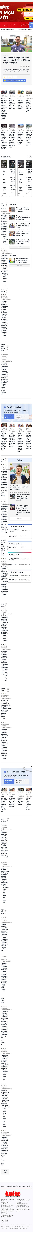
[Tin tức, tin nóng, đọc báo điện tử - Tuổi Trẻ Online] (1, 25)
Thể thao (5, 55)
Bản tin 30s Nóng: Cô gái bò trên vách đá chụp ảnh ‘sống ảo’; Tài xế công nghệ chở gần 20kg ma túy (6, 318)
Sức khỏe (11, 793)
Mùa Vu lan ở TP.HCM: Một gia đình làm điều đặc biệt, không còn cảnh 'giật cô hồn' (7, 878)
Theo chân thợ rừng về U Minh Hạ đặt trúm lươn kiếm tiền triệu (6, 481)
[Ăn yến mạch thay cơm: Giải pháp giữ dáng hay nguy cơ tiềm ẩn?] (12, 789)
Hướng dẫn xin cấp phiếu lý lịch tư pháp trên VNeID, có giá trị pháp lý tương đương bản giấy (6, 580)
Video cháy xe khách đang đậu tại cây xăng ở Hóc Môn (2, 708)
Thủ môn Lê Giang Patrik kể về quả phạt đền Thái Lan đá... (23, 225)
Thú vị (16, 29)
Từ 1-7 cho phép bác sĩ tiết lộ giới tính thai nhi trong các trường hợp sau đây (4, 804)
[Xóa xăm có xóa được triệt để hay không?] (21, 789)
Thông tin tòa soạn (5, 1214)
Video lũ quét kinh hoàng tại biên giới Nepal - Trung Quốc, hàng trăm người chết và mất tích (6, 666)
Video (19, 1186)
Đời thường (24, 29)
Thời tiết (4, 1086)
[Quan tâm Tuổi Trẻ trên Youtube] (2, 1221)
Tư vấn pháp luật (11, 429)
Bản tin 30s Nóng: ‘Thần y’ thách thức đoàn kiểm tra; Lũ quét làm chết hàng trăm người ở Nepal (2, 317)
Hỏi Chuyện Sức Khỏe (20, 793)
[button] (27, 157)
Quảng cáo (26, 25)
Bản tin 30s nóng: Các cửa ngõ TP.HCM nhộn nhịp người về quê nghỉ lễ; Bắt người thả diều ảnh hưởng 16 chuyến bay (4, 109)
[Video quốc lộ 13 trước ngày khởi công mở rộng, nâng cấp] (12, 92)
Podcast (11, 24)
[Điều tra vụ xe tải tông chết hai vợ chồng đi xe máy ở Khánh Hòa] (29, 92)
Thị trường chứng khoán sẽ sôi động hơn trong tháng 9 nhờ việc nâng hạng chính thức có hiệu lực (4, 977)
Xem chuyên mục (8, 416)
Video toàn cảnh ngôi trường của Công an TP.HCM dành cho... (22, 260)
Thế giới (20, 29)
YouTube (17, 24)
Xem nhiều (12, 205)
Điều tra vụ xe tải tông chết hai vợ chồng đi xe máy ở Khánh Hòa (28, 106)
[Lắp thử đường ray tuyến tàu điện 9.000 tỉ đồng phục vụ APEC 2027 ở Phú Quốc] (12, 233)
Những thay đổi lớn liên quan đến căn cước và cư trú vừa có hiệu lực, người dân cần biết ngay (4, 581)
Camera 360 (28, 96)
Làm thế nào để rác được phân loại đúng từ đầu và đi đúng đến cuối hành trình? (6, 844)
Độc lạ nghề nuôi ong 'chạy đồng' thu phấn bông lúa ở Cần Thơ (21, 103)
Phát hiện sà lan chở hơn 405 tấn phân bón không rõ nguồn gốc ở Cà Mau (6, 267)
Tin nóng (8, 29)
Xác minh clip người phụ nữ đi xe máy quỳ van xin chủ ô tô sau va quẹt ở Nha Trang (4, 744)
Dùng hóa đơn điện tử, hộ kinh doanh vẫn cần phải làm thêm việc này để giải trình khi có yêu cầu (4, 440)
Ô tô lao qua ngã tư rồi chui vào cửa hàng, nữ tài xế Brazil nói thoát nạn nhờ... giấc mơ (6, 743)
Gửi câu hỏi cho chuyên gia (20, 417)
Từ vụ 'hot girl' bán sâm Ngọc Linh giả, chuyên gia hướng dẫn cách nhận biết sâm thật (19, 487)
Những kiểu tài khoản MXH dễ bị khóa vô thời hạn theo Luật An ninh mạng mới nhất (3, 976)
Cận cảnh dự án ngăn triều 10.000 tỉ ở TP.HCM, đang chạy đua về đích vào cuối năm (7, 1100)
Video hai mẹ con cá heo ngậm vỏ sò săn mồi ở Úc (4, 515)
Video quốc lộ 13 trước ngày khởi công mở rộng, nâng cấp (12, 103)
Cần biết (21, 25)
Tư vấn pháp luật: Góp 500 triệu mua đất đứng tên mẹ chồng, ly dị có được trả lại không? (29, 441)
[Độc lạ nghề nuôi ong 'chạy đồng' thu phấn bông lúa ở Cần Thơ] (21, 92)
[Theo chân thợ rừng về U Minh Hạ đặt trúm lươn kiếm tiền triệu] (5, 464)
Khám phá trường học (3, 357)
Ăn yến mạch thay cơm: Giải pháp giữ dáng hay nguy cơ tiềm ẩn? (12, 801)
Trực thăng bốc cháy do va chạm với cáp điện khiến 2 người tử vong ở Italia (6, 628)
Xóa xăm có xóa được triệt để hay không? (20, 801)
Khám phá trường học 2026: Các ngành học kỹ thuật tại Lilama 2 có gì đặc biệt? (6, 373)
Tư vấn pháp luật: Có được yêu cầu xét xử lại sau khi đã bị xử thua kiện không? (12, 440)
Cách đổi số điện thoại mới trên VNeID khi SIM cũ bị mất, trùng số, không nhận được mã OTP (2, 580)
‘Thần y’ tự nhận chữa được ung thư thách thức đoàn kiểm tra (23, 217)
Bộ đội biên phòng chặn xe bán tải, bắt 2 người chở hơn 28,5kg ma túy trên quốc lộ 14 (4, 141)
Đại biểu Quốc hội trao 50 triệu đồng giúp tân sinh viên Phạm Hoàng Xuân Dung (2, 843)
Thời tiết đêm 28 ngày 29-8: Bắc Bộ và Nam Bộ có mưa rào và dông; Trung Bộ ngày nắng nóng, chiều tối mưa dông (4, 1108)
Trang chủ (4, 1186)
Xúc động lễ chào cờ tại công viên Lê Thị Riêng (4, 838)
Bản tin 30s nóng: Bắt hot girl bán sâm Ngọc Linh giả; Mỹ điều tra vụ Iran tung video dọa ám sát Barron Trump (4, 319)
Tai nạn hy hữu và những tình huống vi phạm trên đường (4, 166)
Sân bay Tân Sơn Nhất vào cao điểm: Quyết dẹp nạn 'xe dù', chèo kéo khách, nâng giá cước (6, 230)
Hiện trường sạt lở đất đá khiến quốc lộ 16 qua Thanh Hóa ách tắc (4, 709)
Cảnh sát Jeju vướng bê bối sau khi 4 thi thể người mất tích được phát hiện (23, 497)
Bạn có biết (30, 29)
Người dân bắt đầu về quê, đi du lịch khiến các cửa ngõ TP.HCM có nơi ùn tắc (29, 139)
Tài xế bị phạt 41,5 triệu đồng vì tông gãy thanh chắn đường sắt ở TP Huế (8, 706)
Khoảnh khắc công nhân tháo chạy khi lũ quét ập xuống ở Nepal (23, 241)
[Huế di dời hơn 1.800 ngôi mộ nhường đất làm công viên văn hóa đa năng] (21, 126)
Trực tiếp (12, 29)
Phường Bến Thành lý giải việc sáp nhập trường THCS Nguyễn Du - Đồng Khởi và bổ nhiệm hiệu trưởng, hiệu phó (23, 509)
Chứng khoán (20, 165)
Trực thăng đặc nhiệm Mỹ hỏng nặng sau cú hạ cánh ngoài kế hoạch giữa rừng (2, 663)
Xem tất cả (7, 204)
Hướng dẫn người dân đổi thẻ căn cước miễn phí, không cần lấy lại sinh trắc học (4, 937)
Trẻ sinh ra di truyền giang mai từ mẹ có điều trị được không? (28, 803)
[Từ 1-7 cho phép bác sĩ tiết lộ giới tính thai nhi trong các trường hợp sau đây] (4, 789)
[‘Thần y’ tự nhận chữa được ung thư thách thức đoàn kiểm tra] (12, 217)
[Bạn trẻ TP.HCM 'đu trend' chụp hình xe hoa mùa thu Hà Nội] (3, 464)
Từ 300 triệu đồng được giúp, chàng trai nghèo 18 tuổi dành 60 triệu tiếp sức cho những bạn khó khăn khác (4, 885)
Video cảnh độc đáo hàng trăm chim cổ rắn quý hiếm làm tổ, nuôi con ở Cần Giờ (6, 519)
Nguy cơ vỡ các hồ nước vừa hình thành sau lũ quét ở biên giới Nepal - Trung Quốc (4, 229)
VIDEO (5, 25)
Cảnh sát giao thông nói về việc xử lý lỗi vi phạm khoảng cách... (22, 209)
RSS (19, 1211)
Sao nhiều (12, 255)
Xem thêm (5, 1171)
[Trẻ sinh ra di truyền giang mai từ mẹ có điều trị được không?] (29, 789)
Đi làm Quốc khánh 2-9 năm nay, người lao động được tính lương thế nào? (6, 936)
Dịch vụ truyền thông (21, 1208)
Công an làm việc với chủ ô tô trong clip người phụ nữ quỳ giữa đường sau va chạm (2, 742)
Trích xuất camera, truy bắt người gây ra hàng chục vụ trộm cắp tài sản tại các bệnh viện (12, 140)
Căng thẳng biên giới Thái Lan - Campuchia (29, 164)
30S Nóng (3, 95)
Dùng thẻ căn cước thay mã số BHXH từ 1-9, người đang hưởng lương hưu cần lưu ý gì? (2, 937)
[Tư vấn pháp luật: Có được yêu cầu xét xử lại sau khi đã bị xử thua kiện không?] (12, 425)
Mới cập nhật (2, 1000)
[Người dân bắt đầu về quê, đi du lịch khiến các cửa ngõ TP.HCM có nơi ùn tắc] (29, 126)
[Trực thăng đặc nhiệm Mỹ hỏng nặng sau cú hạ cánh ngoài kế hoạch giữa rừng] (1, 644)
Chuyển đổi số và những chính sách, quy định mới (3, 548)
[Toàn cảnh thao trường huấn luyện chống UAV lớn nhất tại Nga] (3, 1130)
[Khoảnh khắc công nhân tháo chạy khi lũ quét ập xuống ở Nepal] (12, 241)
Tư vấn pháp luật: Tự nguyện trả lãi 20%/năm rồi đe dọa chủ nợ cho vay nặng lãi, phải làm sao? (20, 442)
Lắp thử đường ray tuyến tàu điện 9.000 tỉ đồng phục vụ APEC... (23, 233)
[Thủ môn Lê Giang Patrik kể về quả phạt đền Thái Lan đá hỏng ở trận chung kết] (16, 43)
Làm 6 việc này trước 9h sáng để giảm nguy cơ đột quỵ (6, 973)
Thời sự (24, 1186)
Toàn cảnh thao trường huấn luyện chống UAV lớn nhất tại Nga (3, 624)
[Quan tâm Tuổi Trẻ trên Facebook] (6, 1221)
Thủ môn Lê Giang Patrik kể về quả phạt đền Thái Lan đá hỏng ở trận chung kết (16, 60)
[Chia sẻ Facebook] (24, 66)
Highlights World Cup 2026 (13, 164)
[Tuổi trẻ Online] (13, 1194)
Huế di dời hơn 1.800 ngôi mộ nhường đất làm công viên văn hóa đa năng (20, 138)
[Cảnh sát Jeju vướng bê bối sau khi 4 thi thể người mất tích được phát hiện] (12, 496)
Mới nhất (3, 29)
